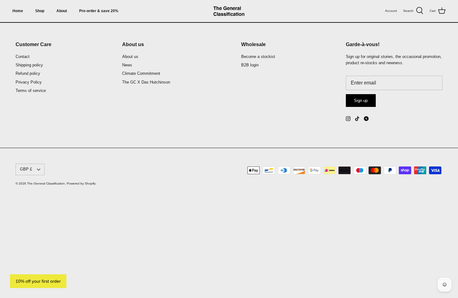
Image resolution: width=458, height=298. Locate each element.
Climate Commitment (141, 73)
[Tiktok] (357, 118)
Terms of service (31, 90)
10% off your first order (38, 281)
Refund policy (28, 73)
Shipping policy (29, 65)
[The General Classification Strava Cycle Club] (366, 118)
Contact (23, 56)
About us (130, 56)
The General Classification (46, 183)
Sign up (361, 100)
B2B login (250, 65)
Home (17, 11)
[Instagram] (348, 118)
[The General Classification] (229, 11)
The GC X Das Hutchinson (146, 82)
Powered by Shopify (81, 183)
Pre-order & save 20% (98, 11)
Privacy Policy (29, 82)
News (127, 65)
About (61, 11)
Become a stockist (258, 56)
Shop (39, 11)
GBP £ (26, 169)
